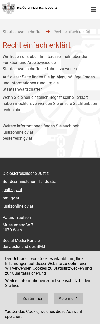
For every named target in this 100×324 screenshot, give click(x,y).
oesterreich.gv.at (17, 138)
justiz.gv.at (12, 189)
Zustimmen (33, 298)
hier (15, 285)
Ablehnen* (68, 298)
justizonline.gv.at (18, 132)
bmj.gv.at (11, 198)
